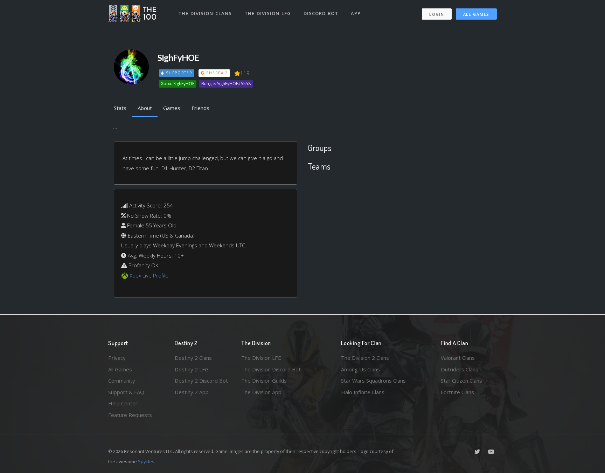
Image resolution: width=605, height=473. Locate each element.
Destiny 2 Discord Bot (201, 380)
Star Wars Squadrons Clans (373, 380)
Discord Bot (321, 13)
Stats (120, 107)
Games (171, 107)
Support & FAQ (126, 392)
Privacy (117, 357)
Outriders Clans (459, 369)
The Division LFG (267, 13)
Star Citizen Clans (461, 380)
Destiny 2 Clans (193, 357)
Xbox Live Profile (149, 275)
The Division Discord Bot (271, 369)
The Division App (261, 392)
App (356, 13)
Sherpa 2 (216, 72)
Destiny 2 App (192, 392)
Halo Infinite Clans (362, 392)
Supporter (178, 72)
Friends (200, 107)
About (145, 107)
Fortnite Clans (457, 392)
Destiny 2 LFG (192, 369)
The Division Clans (205, 13)
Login (436, 14)
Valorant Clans (458, 357)
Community (121, 380)
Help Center (123, 403)
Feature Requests (130, 414)
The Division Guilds (264, 380)
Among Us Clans (360, 369)
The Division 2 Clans (365, 357)
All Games (476, 14)
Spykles (146, 461)
